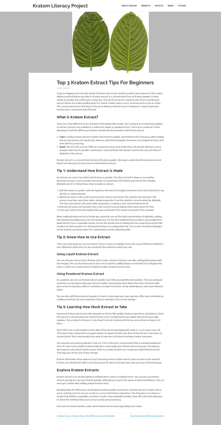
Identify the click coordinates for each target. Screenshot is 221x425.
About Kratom (129, 6)
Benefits (145, 6)
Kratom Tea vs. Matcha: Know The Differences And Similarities (86, 416)
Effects (159, 6)
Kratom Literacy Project (60, 6)
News (170, 6)
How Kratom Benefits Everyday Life (146, 416)
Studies (182, 6)
